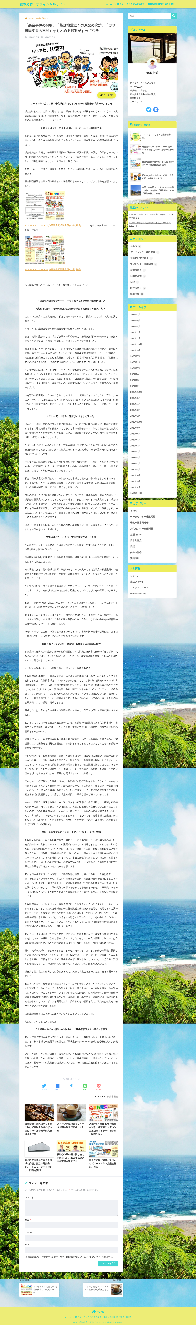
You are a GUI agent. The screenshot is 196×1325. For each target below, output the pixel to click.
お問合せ (119, 4)
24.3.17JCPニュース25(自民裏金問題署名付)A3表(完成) (53, 225)
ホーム (109, 4)
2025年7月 (135, 356)
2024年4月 (135, 374)
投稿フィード (137, 581)
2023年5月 (135, 398)
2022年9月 (135, 428)
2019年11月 (136, 493)
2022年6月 (135, 433)
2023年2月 (135, 416)
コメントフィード (139, 587)
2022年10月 (136, 422)
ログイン (134, 576)
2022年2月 (135, 451)
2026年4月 (135, 326)
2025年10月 (136, 344)
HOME (100, 1311)
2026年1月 (135, 338)
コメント (30, 1197)
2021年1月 (135, 463)
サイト (28, 1245)
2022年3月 (135, 445)
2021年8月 (135, 457)
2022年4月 (135, 439)
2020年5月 (135, 481)
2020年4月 (135, 487)
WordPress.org (138, 593)
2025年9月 (135, 350)
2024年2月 (135, 386)
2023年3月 (135, 410)
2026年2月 (135, 332)
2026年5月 (135, 320)
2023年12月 (136, 392)
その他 (135, 246)
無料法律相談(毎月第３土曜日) (161, 4)
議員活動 (136, 294)
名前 (28, 1220)
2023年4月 (135, 404)
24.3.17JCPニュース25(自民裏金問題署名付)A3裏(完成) (53, 269)
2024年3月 (135, 380)
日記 (134, 282)
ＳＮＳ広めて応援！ (136, 4)
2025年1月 (135, 362)
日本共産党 (137, 276)
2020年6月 (135, 475)
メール (29, 1232)
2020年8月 (135, 469)
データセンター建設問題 (144, 252)
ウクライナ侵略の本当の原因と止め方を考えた (149, 214)
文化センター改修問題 (143, 264)
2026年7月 (135, 314)
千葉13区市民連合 (141, 258)
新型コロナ (137, 270)
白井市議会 (112, 1096)
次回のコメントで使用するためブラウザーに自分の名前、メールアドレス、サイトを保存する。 (71, 1257)
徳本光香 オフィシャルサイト (43, 4)
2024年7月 (135, 368)
